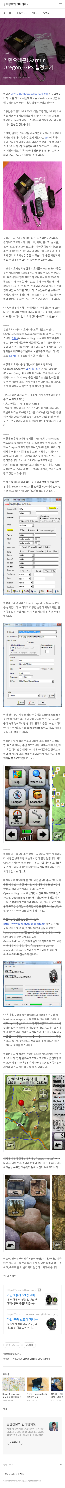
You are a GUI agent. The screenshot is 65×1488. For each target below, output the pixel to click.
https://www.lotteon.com (21, 1290)
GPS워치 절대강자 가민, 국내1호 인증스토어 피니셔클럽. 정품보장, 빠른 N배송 (22, 1325)
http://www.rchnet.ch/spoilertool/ (24, 923)
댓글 (5, 1409)
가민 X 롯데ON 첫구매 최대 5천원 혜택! (21, 1295)
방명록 (46, 13)
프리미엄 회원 (33, 368)
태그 (11, 13)
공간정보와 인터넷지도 (16, 4)
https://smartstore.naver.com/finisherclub (29, 1314)
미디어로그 (22, 13)
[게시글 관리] (18, 1345)
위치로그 (35, 13)
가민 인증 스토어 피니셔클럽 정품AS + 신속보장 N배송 (22, 1319)
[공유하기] (14, 1345)
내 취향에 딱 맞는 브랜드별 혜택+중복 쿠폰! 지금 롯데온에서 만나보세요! (22, 1301)
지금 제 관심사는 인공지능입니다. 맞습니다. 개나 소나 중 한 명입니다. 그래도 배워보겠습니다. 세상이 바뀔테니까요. (25, 1432)
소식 (47, 137)
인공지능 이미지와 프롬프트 (13, 1474)
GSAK (15, 338)
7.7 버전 (13, 355)
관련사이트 (8, 1464)
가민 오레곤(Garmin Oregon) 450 (29, 94)
